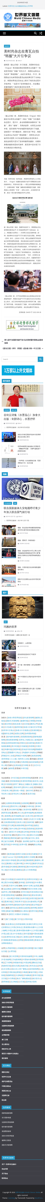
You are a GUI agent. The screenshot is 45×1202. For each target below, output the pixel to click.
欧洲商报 (8, 819)
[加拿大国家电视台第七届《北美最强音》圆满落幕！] (9, 691)
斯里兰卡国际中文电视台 (19, 914)
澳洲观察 (29, 860)
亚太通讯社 (24, 911)
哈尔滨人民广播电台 (20, 969)
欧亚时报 (7, 835)
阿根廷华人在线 (8, 755)
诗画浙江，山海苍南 (24, 643)
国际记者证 (5, 1072)
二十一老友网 (7, 898)
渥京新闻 (5, 1058)
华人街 (20, 812)
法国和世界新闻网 (13, 803)
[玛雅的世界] (22, 607)
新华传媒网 (29, 812)
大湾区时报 (27, 919)
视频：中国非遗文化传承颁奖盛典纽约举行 (29, 568)
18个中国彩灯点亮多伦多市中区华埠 (29, 678)
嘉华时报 (18, 727)
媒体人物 (14, 410)
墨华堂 (12, 762)
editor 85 (19, 631)
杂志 (20, 927)
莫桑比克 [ (29, 784)
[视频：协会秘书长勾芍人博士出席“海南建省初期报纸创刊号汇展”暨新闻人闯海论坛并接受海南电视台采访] (9, 555)
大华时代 (27, 863)
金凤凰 (36, 885)
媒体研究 (7, 46)
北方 (40, 809)
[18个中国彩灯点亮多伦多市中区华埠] (9, 679)
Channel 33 (11, 857)
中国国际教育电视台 (10, 940)
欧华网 (38, 803)
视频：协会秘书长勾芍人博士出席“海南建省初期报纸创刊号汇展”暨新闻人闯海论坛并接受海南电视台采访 (29, 554)
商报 (40, 911)
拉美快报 (17, 765)
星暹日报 (9, 911)
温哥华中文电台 (8, 730)
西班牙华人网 (16, 806)
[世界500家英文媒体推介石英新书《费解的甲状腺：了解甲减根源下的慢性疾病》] (9, 450)
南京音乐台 (36, 978)
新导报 (6, 844)
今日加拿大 (9, 727)
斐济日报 (31, 794)
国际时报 (26, 895)
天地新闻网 (16, 959)
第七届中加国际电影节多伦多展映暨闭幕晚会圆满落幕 (23, 341)
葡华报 (13, 838)
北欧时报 (30, 822)
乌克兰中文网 (35, 819)
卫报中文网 (12, 828)
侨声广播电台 (18, 784)
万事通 (32, 721)
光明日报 (33, 898)
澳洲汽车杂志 (37, 863)
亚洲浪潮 (34, 730)
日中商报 (9, 879)
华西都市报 (17, 962)
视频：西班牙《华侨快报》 (27, 540)
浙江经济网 (13, 956)
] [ (4, 882)
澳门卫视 (9, 919)
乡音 (28, 854)
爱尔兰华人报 (23, 835)
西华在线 (5, 806)
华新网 (19, 857)
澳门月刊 (18, 919)
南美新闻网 (36, 755)
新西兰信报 (20, 854)
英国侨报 (30, 828)
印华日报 (25, 892)
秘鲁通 (11, 768)
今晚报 (24, 972)
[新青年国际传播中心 (24, 930)
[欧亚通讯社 (10, 924)
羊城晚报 (27, 975)
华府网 (31, 746)
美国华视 (16, 749)
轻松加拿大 (17, 724)
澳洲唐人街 (10, 863)
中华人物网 (38, 956)
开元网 (10, 825)
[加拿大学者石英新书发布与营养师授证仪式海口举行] (9, 437)
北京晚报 (14, 981)
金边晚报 (7, 889)
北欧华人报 (20, 822)
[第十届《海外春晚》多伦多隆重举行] (9, 667)
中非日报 (15, 778)
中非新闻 (8, 784)
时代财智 (26, 905)
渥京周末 (8, 724)
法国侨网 (25, 803)
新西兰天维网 (29, 857)
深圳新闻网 (34, 969)
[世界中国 (23, 844)
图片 (6, 622)
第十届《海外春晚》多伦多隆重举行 (29, 666)
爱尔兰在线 (34, 835)
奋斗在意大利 (27, 816)
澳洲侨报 (21, 866)
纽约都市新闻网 (13, 736)
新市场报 (5, 866)
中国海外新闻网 (29, 959)
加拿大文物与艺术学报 (32, 727)
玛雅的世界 (10, 626)
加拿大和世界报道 (15, 717)
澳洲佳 (19, 870)
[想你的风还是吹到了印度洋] (9, 656)
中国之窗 (11, 930)
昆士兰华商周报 (30, 870)
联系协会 (5, 1178)
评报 (21, 940)
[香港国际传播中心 (30, 927)
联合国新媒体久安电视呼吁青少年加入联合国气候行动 (22, 510)
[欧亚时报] (27, 809)
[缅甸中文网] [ (28, 885)
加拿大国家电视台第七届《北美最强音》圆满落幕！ (29, 689)
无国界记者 (5, 1095)
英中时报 (21, 828)
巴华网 (25, 765)
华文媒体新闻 (8, 503)
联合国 (4, 1100)
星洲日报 (8, 901)
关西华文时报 (32, 879)
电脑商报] (10, 975)
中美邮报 (23, 746)
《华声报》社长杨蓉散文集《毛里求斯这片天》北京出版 (29, 461)
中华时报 (14, 844)
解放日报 (32, 972)
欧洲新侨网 (19, 825)
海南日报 (24, 966)
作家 (40, 966)
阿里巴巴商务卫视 (34, 889)
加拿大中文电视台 (23, 730)
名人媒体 (34, 740)
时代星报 (27, 933)
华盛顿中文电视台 (29, 752)
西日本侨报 (9, 882)
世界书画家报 (36, 937)
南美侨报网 (33, 762)
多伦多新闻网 (28, 717)
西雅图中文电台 (14, 752)
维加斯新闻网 (11, 740)
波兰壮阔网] (9, 841)
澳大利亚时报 (32, 866)
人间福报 (19, 948)
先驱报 (34, 854)
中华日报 (24, 768)
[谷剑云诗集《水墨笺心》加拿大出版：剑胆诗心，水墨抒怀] (22, 396)
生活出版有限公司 (32, 901)
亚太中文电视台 (17, 933)
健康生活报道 (6, 1012)
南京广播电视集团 (24, 978)
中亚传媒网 (6, 959)
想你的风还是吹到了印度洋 (27, 654)
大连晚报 (19, 975)
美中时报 (15, 746)
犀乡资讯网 (36, 895)
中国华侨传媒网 (26, 956)
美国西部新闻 (26, 736)
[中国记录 (15, 927)
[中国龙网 (27, 962)
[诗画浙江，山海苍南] (9, 645)
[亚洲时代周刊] (32, 924)
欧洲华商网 (17, 819)
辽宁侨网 (8, 962)
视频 (15, 503)
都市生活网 (8, 733)
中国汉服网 (38, 930)
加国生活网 (19, 733)
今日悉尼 (11, 870)
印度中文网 (13, 885)
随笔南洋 (18, 905)
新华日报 (36, 975)
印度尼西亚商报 (8, 895)
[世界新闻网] (21, 924)
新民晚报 (5, 981)
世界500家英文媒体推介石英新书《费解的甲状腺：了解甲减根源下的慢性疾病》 (29, 448)
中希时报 (30, 806)
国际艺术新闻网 (12, 721)
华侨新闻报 (14, 781)
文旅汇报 (36, 948)
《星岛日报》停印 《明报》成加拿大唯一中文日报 (21, 348)
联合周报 (37, 844)
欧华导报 (28, 825)
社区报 (26, 724)
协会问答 (5, 1169)
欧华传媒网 (16, 816)
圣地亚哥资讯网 (28, 749)
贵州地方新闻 (31, 981)
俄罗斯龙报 (6, 812)
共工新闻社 (24, 937)
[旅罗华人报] (35, 841)
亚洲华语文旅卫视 (12, 937)
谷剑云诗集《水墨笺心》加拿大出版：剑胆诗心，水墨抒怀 (22, 417)
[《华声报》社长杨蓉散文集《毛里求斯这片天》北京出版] (9, 463)
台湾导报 (12, 951)
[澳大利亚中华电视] (8, 860)
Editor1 (20, 61)
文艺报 (21, 981)
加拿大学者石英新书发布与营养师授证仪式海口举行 (29, 435)
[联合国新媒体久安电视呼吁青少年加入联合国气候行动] (22, 489)
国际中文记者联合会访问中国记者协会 (29, 580)
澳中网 (19, 863)
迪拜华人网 (6, 892)
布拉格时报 (14, 809)
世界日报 (33, 911)
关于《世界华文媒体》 (9, 1164)
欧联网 (7, 816)
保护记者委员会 (7, 1081)
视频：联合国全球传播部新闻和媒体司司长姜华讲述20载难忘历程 (29, 529)
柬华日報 (16, 889)
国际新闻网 (28, 940)
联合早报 (35, 905)
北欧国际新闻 (9, 822)
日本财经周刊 (20, 879)
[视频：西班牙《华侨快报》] (9, 542)
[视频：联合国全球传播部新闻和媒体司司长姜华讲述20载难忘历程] (9, 530)
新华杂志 (13, 908)
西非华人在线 (27, 787)
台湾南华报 (10, 948)
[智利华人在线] (23, 759)
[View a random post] (40, 33)
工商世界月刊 (18, 901)
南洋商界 (9, 905)
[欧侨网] (25, 841)
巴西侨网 (24, 762)
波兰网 (24, 838)
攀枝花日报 (36, 962)
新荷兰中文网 (15, 832)
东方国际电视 (6, 1117)
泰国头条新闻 (24, 908)
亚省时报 (30, 743)
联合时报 (25, 832)
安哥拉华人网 (17, 794)
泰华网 (33, 908)
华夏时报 (8, 749)
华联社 (23, 743)
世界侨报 (29, 882)
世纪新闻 (28, 948)
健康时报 (24, 721)
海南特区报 (6, 966)
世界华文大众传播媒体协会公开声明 (20, 6)
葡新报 (6, 838)
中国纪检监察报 (14, 972)
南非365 (29, 790)
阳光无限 (15, 966)
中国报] (17, 898)
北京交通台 (6, 969)
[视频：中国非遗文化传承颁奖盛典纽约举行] (9, 570)
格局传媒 (11, 854)
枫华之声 (34, 724)
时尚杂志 (33, 966)
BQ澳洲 (14, 866)
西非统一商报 (18, 790)
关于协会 (5, 1173)
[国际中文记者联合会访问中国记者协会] (9, 582)
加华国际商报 (30, 733)
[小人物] (14, 759)
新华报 (21, 882)
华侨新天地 (34, 832)
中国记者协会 (6, 1086)
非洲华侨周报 (25, 778)
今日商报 (11, 978)
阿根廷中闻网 (21, 755)
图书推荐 (7, 410)
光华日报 (24, 898)
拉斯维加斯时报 (12, 743)
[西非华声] (17, 787)
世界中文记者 (6, 1077)
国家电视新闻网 (7, 1113)
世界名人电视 (24, 740)
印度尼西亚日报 (36, 892)
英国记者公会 (6, 1091)
